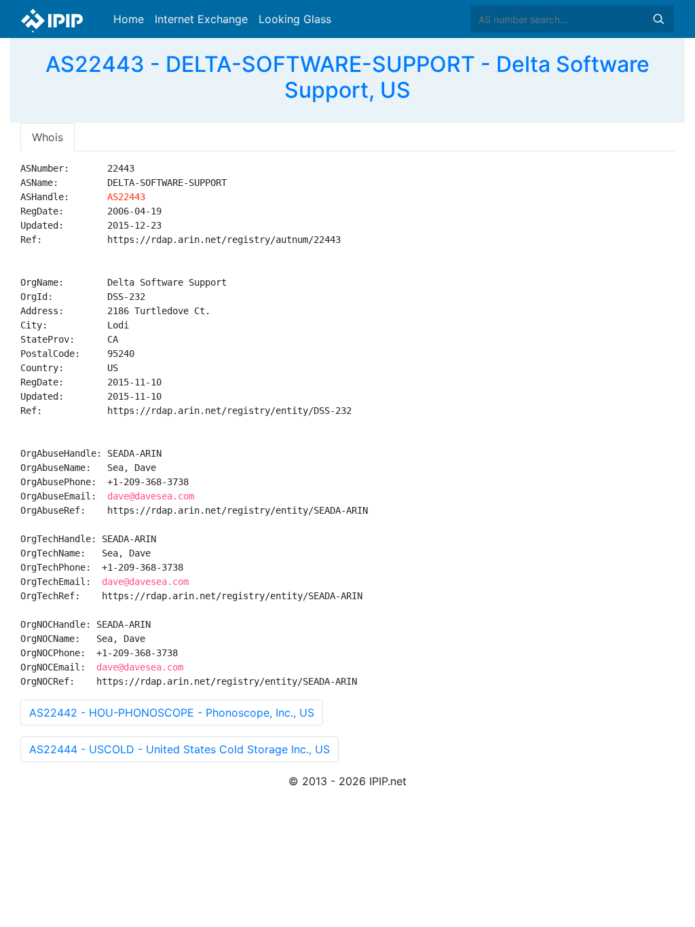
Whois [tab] (47, 137)
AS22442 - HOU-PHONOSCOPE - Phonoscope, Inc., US (171, 712)
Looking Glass (295, 19)
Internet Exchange (201, 19)
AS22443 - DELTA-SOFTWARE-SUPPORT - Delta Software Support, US (347, 77)
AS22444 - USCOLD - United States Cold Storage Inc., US (179, 749)
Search (658, 19)
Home (128, 19)
